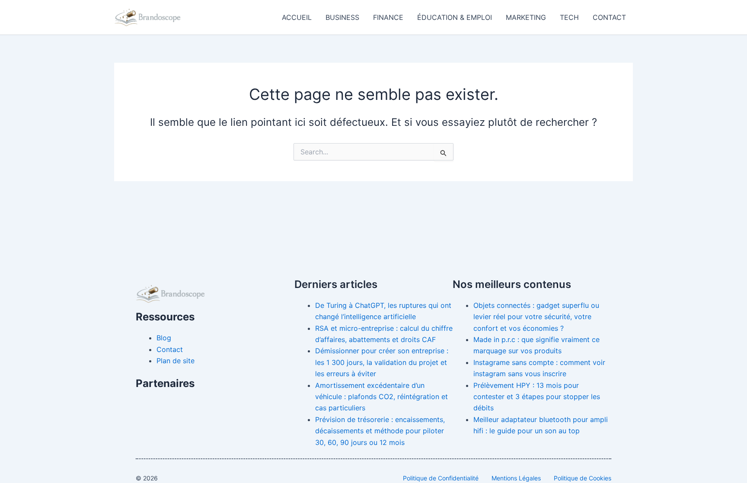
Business (342, 17)
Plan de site (175, 360)
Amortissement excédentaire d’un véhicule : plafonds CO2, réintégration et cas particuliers (381, 397)
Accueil (297, 17)
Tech (569, 17)
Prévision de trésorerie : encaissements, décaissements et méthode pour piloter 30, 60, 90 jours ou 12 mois (380, 431)
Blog (163, 337)
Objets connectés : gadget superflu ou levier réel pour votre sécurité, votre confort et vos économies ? (536, 317)
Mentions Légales (516, 478)
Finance (388, 17)
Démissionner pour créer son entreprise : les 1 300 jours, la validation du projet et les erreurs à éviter (381, 362)
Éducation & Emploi (454, 17)
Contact (609, 17)
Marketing (526, 17)
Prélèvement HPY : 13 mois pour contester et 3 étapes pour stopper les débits (536, 397)
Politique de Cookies (582, 478)
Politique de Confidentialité (441, 478)
